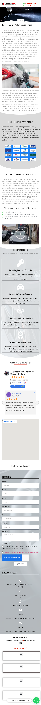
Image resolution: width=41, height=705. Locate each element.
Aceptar (4, 543)
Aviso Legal (9, 640)
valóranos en (17, 386)
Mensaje (5, 531)
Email (4, 490)
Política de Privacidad (29, 640)
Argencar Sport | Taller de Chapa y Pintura (22, 373)
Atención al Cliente (31, 3)
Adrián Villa (17, 393)
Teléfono (5, 498)
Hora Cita (5, 523)
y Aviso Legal (34, 552)
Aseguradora (6, 506)
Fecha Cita (5, 515)
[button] (20, 234)
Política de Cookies (18, 640)
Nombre (4, 481)
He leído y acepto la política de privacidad (17, 552)
